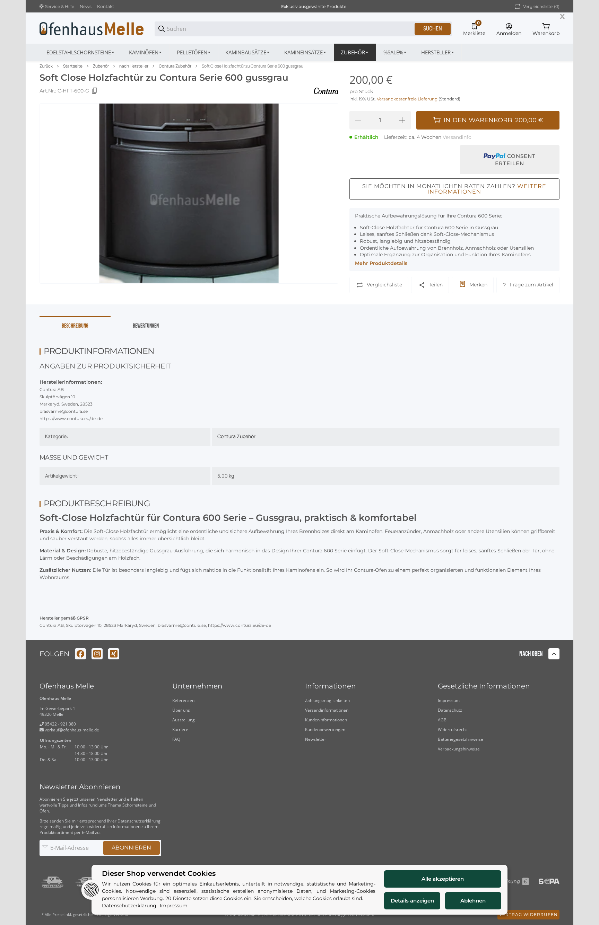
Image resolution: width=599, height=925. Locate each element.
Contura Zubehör (175, 66)
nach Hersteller (133, 66)
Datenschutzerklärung (139, 821)
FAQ (176, 739)
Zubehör (101, 66)
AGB (442, 720)
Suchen (432, 28)
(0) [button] (541, 6)
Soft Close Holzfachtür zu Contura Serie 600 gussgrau (252, 66)
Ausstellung (183, 720)
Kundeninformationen (326, 720)
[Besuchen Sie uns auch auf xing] (113, 653)
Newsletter (315, 739)
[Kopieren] (94, 91)
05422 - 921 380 (60, 724)
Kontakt (105, 6)
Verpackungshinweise (459, 749)
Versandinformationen (326, 710)
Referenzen (183, 700)
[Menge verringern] (358, 120)
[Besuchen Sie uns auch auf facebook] (80, 653)
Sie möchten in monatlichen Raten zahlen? (454, 189)
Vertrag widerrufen (528, 914)
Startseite (73, 66)
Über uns (181, 710)
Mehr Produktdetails (381, 263)
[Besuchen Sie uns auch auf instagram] (97, 653)
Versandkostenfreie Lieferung (408, 98)
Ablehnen (473, 900)
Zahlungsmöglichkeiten (327, 700)
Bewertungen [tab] (146, 325)
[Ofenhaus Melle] (92, 28)
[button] (438, 52)
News (86, 6)
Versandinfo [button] (457, 137)
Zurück (46, 66)
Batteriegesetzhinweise (460, 739)
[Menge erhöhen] (402, 120)
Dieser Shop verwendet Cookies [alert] (159, 873)
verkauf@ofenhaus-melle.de (71, 730)
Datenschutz (450, 710)
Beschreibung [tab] (75, 325)
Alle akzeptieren (443, 878)
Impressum (449, 700)
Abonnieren (131, 847)
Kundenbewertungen (325, 729)
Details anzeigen (412, 900)
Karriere (180, 729)
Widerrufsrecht (452, 729)
